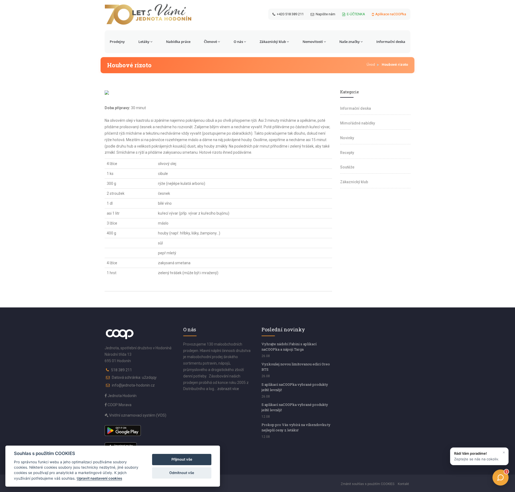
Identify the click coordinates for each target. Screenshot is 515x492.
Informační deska (390, 41)
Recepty (347, 152)
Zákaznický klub (273, 41)
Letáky (143, 41)
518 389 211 (121, 370)
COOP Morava (119, 405)
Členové (210, 41)
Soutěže (347, 167)
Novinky (347, 138)
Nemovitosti (313, 41)
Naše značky (349, 41)
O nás (238, 41)
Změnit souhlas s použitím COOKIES (367, 484)
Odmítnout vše (181, 473)
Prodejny (117, 41)
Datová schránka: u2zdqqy (134, 377)
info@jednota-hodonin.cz (133, 385)
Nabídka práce (178, 41)
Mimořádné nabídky (357, 123)
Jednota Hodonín (122, 396)
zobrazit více (228, 389)
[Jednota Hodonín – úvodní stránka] (148, 14)
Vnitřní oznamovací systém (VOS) (137, 415)
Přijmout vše (181, 459)
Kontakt (403, 484)
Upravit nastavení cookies (99, 478)
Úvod (371, 65)
